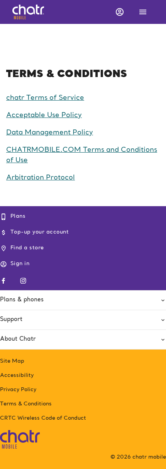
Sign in (19, 263)
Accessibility (17, 375)
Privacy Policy (18, 389)
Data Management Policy (49, 132)
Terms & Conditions (26, 404)
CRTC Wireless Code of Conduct (43, 418)
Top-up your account (39, 232)
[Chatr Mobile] (20, 437)
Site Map (12, 361)
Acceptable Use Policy (44, 115)
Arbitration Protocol (40, 177)
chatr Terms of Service (45, 97)
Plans (17, 216)
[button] (118, 12)
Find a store (27, 247)
